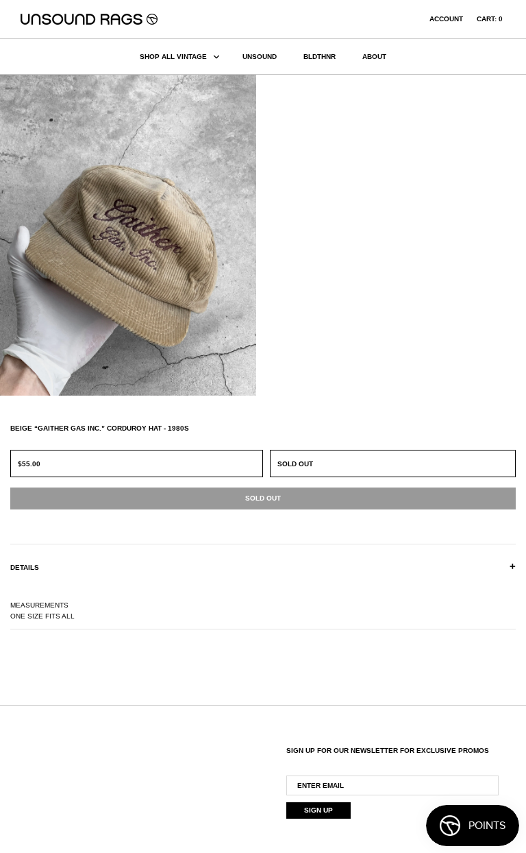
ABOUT (374, 56)
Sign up (318, 810)
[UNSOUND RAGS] (89, 19)
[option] (131, 235)
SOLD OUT (295, 464)
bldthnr (319, 56)
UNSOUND (259, 56)
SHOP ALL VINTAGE (173, 56)
